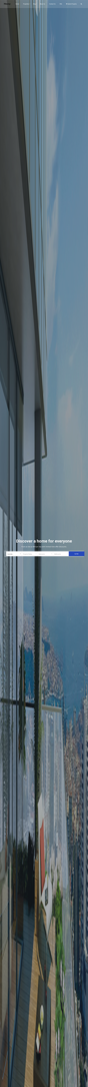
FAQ (61, 4)
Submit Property (72, 4)
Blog (34, 4)
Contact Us (52, 4)
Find (77, 554)
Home (17, 4)
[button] (14, 553)
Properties (26, 4)
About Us (42, 4)
